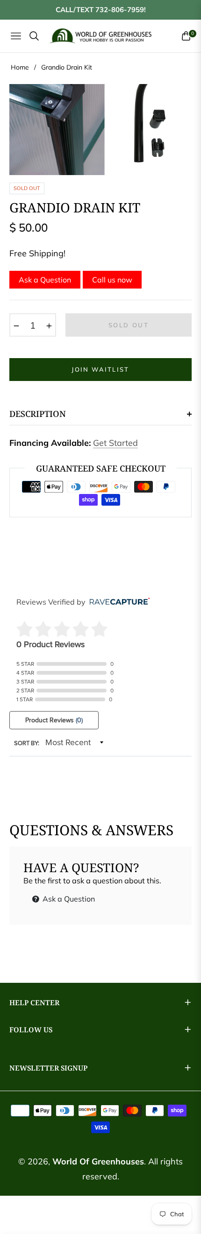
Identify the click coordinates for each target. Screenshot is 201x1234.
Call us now (112, 279)
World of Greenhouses (98, 1161)
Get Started (115, 442)
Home (20, 67)
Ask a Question (45, 279)
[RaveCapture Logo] (117, 602)
